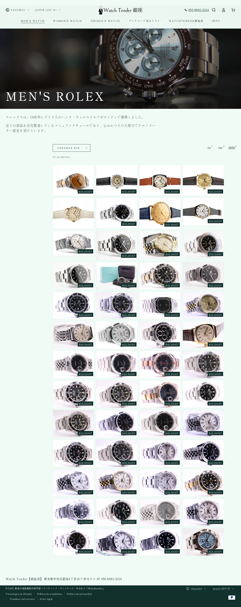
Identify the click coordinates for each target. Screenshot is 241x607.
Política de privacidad (79, 593)
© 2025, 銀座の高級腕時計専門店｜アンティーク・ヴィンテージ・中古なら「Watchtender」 (55, 588)
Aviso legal (46, 598)
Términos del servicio (22, 598)
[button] (214, 10)
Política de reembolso (49, 593)
